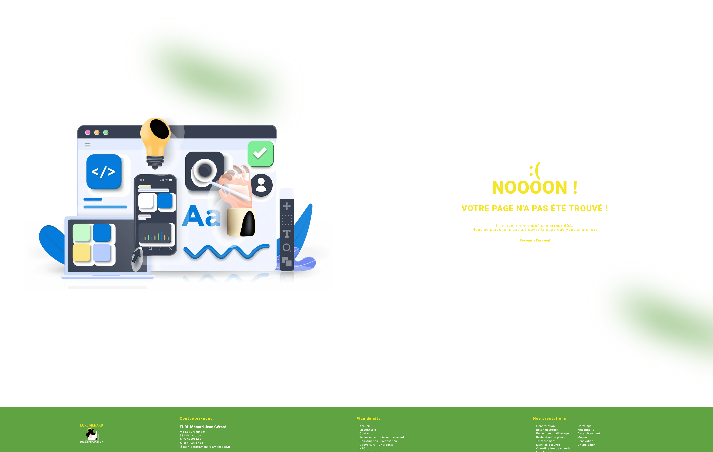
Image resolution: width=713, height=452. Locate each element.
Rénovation (585, 441)
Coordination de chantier (554, 448)
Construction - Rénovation (378, 441)
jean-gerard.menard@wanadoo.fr (206, 446)
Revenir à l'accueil (535, 240)
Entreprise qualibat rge (552, 433)
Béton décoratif (547, 429)
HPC (362, 448)
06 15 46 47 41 (193, 443)
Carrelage (584, 425)
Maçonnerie (367, 429)
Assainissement (589, 433)
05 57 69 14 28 (193, 439)
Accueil (364, 425)
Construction (545, 425)
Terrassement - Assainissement (381, 437)
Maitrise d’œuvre (548, 444)
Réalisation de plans (550, 437)
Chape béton (587, 444)
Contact (365, 433)
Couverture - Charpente (376, 444)
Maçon (582, 437)
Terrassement (546, 441)
